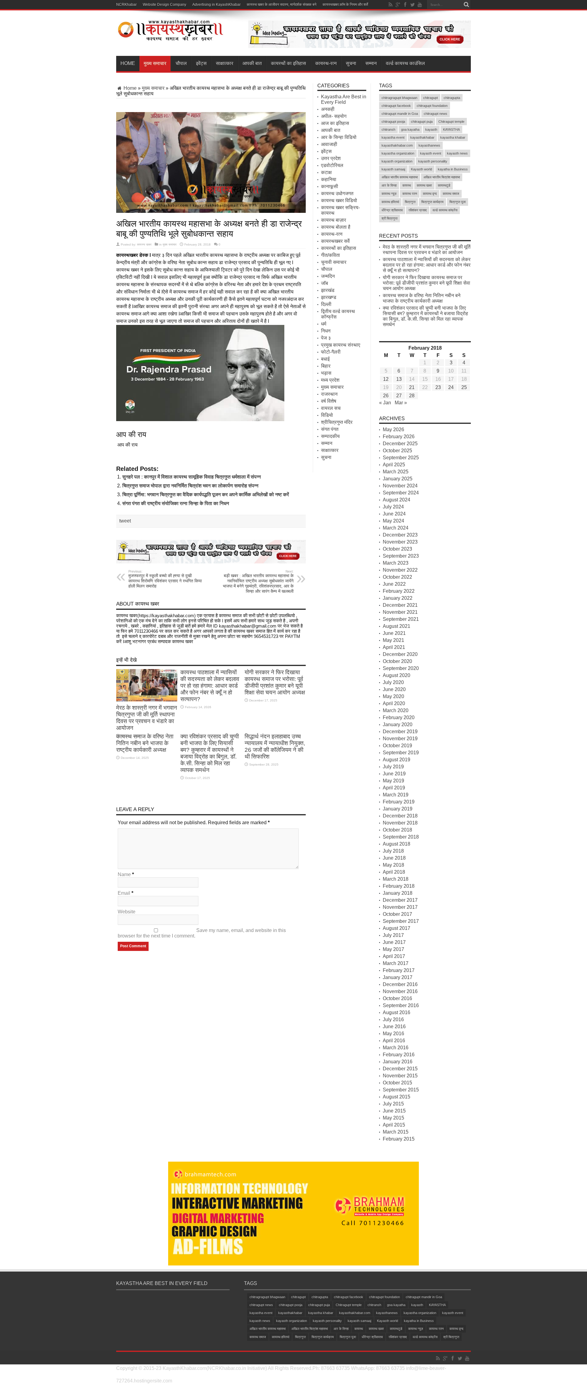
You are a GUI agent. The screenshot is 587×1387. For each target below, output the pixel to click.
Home (127, 63)
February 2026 (399, 436)
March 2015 (395, 1131)
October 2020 (397, 661)
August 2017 (396, 928)
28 (412, 395)
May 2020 (393, 696)
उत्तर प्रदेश (331, 158)
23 (438, 387)
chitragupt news (435, 113)
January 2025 (397, 478)
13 (399, 379)
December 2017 (400, 900)
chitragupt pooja (393, 121)
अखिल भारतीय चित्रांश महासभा (441, 177)
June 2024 (394, 513)
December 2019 (400, 731)
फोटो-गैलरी (331, 352)
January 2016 (397, 1061)
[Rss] (390, 4)
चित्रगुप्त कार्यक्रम (432, 202)
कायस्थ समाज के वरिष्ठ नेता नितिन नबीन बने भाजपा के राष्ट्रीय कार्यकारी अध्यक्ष (144, 743)
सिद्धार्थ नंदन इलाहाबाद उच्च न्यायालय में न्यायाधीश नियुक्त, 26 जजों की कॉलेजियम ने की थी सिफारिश (275, 746)
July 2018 (393, 851)
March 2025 (395, 471)
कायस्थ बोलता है (335, 227)
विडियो (327, 415)
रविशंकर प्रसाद (417, 210)
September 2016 (401, 1005)
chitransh (388, 129)
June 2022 (394, 584)
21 (412, 387)
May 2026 (393, 429)
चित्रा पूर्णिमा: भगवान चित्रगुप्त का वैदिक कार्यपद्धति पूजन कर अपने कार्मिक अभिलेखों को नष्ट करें (205, 494)
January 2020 (397, 724)
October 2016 (397, 998)
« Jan (385, 402)
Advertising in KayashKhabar (216, 4)
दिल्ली (326, 304)
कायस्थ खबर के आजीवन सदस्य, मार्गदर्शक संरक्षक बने (281, 4)
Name (124, 874)
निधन (325, 330)
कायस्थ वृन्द (430, 193)
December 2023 (400, 534)
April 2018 (394, 872)
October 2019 (397, 745)
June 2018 (394, 858)
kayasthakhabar (422, 137)
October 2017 (397, 914)
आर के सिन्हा (389, 185)
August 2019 (396, 759)
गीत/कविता (330, 255)
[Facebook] (405, 4)
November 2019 (400, 738)
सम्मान (371, 63)
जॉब (324, 283)
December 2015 (400, 1068)
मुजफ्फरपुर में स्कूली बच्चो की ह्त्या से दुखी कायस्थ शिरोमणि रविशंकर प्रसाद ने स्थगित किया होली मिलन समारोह (165, 579)
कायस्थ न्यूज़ (389, 193)
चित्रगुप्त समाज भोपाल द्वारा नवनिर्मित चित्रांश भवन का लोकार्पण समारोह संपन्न (190, 485)
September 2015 (401, 1089)
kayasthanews (429, 145)
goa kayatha (410, 129)
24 (451, 387)
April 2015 (394, 1124)
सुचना (351, 63)
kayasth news (457, 153)
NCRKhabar (126, 4)
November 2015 (400, 1075)
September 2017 (401, 921)
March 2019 (395, 794)
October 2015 (397, 1082)
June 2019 (394, 773)
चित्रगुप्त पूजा (457, 202)
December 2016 (400, 984)
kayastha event (393, 137)
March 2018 (395, 879)
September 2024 (401, 492)
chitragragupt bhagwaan (399, 98)
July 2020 (393, 682)
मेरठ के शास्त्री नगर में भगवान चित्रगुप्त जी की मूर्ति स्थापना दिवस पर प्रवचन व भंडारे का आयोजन (146, 717)
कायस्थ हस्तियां (390, 202)
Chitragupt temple (451, 121)
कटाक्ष (326, 172)
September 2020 (401, 668)
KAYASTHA (451, 129)
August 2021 (396, 626)
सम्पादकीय (330, 436)
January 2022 (397, 598)
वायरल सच (331, 408)
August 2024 (396, 499)
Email (124, 893)
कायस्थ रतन (409, 193)
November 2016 (400, 991)
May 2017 (393, 949)
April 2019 (394, 787)
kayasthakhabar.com (397, 145)
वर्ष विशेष (328, 401)
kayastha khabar (452, 137)
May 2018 (393, 865)
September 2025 (401, 457)
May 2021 (393, 640)
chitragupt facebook (396, 105)
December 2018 (400, 815)
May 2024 (393, 520)
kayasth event (430, 153)
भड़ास (326, 373)
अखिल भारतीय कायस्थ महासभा (400, 177)
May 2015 (393, 1117)
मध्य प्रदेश (330, 380)
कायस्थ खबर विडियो (339, 200)
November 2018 (400, 822)
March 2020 (395, 710)
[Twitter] (412, 4)
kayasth (431, 129)
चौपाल (181, 63)
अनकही (327, 109)
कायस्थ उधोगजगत (337, 193)
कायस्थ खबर (144, 244)
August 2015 (396, 1096)
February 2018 (399, 886)
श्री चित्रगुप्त (389, 218)
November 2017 (400, 907)
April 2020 (394, 703)
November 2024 (400, 485)
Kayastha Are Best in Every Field (343, 99)
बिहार (325, 366)
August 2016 (396, 1012)
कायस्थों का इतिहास (288, 63)
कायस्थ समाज (451, 193)
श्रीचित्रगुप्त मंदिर (337, 422)
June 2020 (394, 689)
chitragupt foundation (432, 105)
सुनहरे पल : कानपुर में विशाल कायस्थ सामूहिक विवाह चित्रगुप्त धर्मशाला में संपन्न (191, 476)
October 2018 (397, 829)
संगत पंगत (329, 429)
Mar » (401, 402)
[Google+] (398, 4)
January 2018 (397, 893)
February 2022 (399, 591)
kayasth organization (397, 161)
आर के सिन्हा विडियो (338, 137)
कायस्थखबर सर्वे (335, 241)
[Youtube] (420, 4)
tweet (125, 520)
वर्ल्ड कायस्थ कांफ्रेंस (445, 210)
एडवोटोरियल (332, 165)
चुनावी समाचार (333, 262)
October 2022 (397, 577)
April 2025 (394, 464)
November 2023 (400, 541)
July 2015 (393, 1103)
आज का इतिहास (335, 123)
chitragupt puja (422, 121)
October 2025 (397, 450)
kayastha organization (398, 153)
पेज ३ (326, 337)
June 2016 (394, 1026)
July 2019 (393, 766)
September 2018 (401, 836)
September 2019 (401, 752)
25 (464, 387)
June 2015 (394, 1110)
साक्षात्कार (224, 63)
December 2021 (400, 605)
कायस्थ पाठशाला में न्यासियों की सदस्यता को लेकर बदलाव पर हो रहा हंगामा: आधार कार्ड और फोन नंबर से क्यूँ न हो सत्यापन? (209, 685)
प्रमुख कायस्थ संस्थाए (340, 345)
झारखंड (327, 290)
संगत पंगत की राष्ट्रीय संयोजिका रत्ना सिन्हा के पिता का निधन (175, 503)
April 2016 (394, 1040)
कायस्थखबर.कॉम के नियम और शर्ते (345, 4)
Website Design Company (164, 4)
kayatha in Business (453, 169)
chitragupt (430, 98)
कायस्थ (406, 185)
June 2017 (394, 942)
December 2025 (400, 443)
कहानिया (328, 179)
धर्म (323, 323)
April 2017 (394, 956)
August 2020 (396, 675)
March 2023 (395, 563)
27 (399, 395)
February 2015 (399, 1138)
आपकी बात (252, 63)
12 (386, 379)
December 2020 (400, 654)
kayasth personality (432, 161)
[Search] (466, 4)
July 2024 (393, 506)
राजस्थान (329, 394)
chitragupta (452, 98)
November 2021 (400, 612)
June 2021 (394, 633)
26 (386, 395)
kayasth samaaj (393, 169)
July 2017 (393, 935)
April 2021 (394, 647)
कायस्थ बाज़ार (333, 220)
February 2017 (399, 970)
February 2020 (399, 717)
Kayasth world (421, 169)
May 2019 (393, 780)
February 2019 (399, 801)
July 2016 (393, 1019)
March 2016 (395, 1047)
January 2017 (397, 977)
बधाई (325, 359)
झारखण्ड (328, 297)
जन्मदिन (328, 276)
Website (126, 911)
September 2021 (401, 619)
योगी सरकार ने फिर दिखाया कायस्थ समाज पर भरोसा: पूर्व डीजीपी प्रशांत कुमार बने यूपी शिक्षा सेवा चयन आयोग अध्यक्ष (275, 682)
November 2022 (400, 570)
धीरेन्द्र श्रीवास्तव (392, 210)
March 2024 (395, 527)
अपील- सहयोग (333, 116)
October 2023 (397, 549)
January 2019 (397, 808)
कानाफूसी (329, 186)
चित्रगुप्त (410, 202)
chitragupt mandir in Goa (400, 113)
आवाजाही (329, 144)
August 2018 (396, 843)
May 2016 (393, 1033)
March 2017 (395, 963)
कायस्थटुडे (444, 185)
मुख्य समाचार (155, 63)
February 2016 (399, 1054)
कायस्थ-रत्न (326, 63)
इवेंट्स (201, 63)
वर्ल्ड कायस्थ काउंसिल (405, 63)
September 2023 (401, 556)
